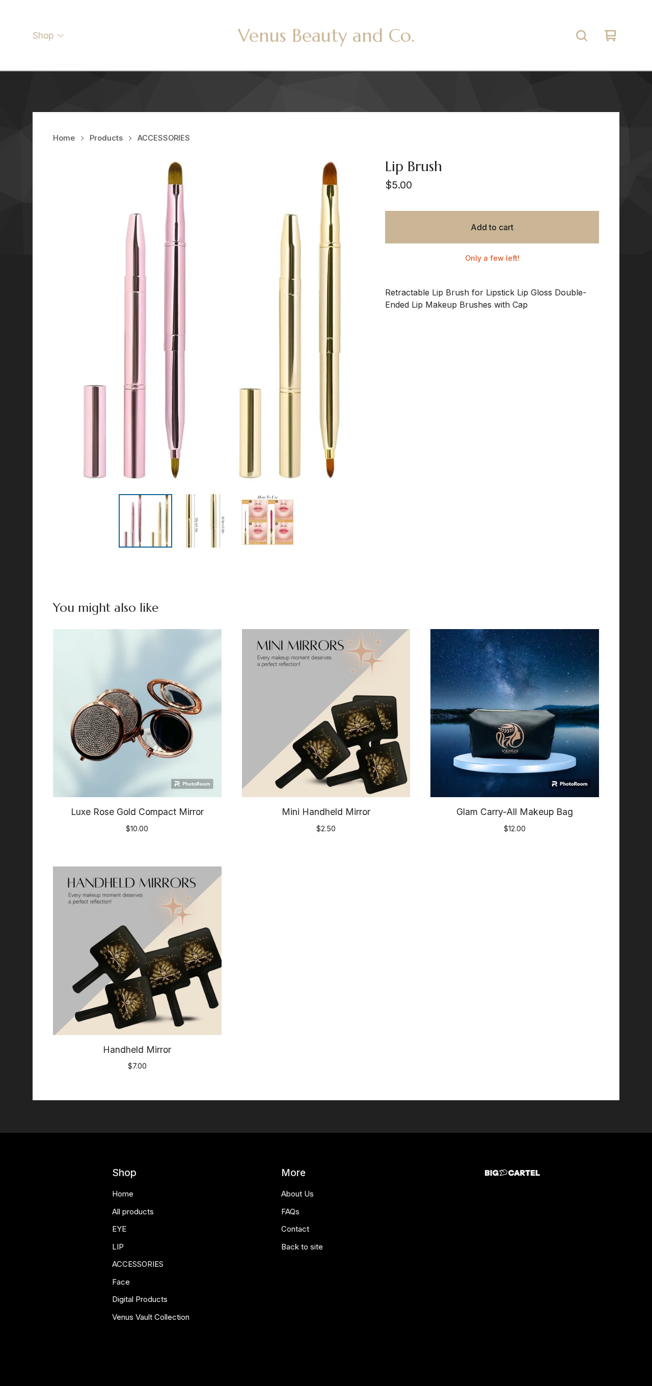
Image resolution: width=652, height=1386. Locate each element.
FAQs (290, 1211)
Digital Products (140, 1299)
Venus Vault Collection (150, 1317)
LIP (118, 1247)
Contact (295, 1229)
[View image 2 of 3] (207, 521)
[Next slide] (346, 321)
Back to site (302, 1247)
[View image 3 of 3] (268, 521)
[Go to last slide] (67, 321)
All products (133, 1211)
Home (64, 138)
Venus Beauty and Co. (326, 35)
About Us (297, 1194)
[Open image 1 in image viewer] (207, 321)
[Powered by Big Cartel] (512, 1172)
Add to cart (492, 227)
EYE (119, 1229)
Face (121, 1282)
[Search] (582, 35)
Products (106, 138)
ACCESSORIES (164, 138)
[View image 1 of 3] (145, 521)
